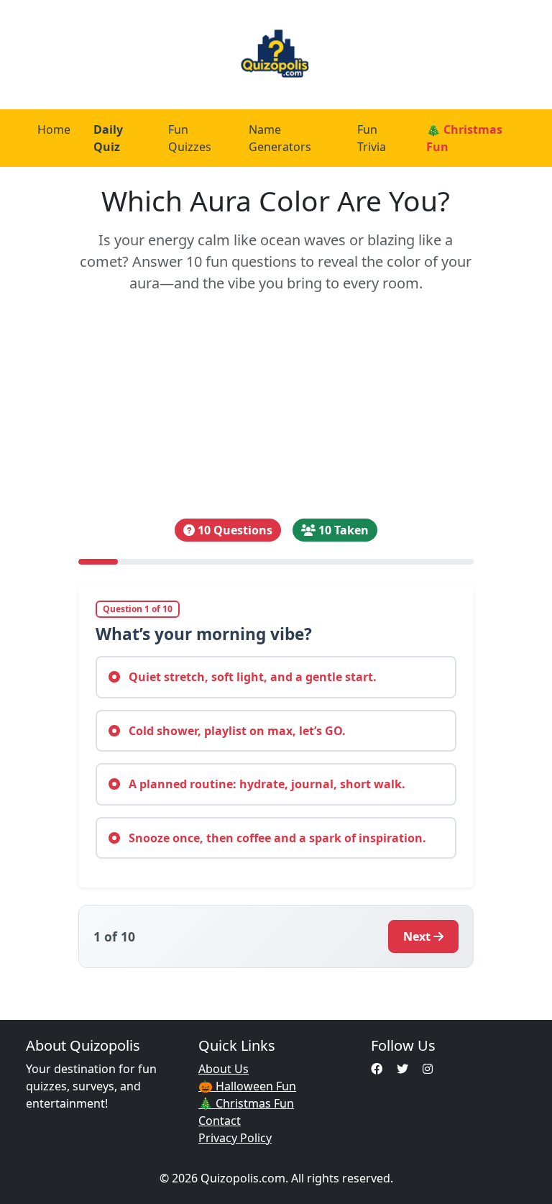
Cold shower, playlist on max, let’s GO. (236, 731)
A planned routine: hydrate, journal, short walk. (265, 784)
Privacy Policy (235, 1138)
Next (417, 936)
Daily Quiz (108, 138)
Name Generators (280, 138)
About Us (223, 1069)
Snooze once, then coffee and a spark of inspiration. (276, 838)
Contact (219, 1120)
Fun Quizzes (189, 138)
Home (53, 129)
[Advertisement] (275, 406)
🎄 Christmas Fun (464, 138)
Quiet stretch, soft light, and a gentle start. (251, 677)
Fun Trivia (371, 138)
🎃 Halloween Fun (247, 1086)
